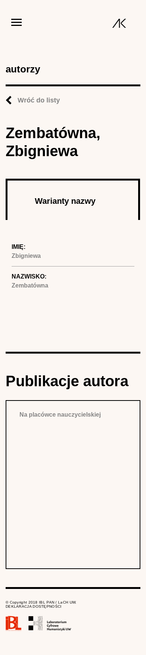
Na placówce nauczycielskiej (60, 414)
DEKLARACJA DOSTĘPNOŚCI (34, 606)
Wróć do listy (39, 100)
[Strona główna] (119, 23)
